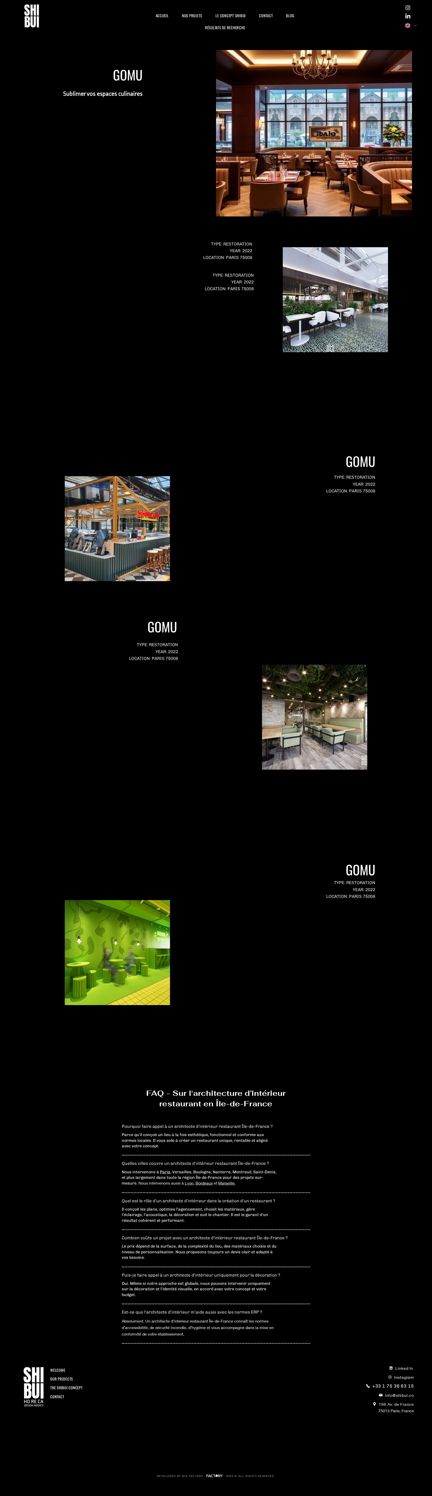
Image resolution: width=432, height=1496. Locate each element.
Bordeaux (204, 1183)
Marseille (226, 1183)
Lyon (189, 1183)
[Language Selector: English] (411, 25)
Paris (165, 1172)
